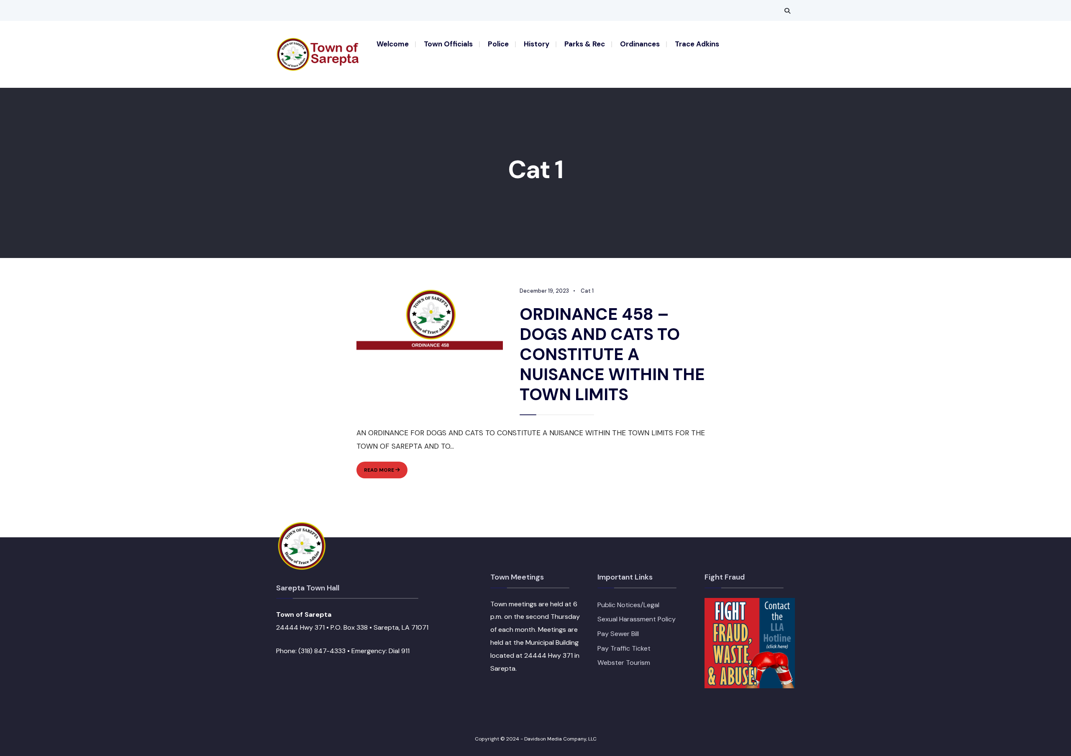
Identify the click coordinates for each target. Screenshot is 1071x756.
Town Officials (448, 44)
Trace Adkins (697, 44)
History (536, 44)
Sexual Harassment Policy (636, 619)
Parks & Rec (584, 44)
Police (498, 44)
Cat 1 (587, 290)
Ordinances (640, 44)
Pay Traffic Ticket (624, 648)
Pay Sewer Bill (618, 633)
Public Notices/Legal (628, 604)
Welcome (393, 44)
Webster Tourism (623, 662)
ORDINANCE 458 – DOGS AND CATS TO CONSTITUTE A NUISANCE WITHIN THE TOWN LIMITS (612, 354)
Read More (385, 472)
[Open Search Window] (787, 10)
